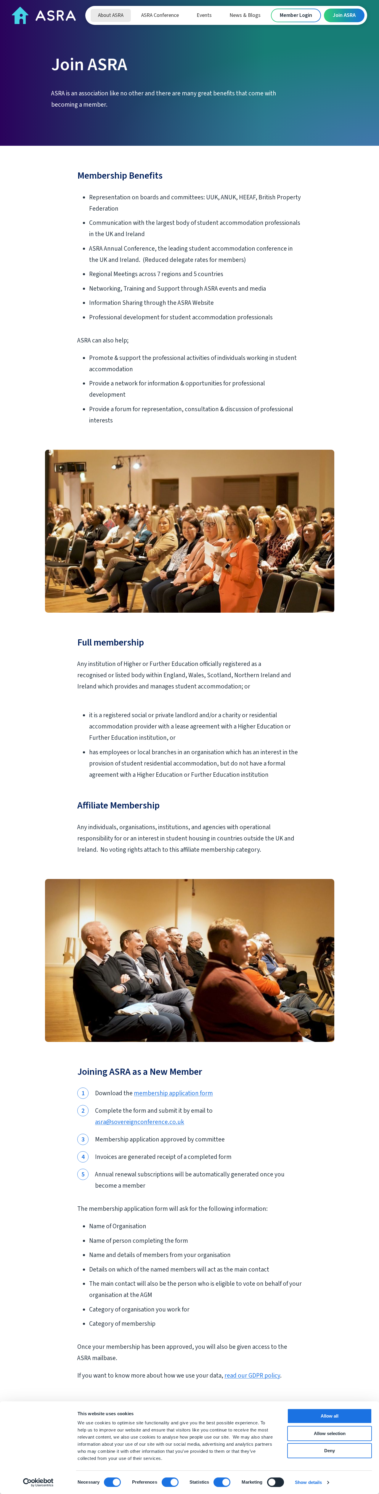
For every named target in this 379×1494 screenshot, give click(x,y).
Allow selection (330, 1433)
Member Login (296, 15)
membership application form (173, 1093)
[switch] (170, 1482)
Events (204, 15)
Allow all (329, 1415)
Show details (308, 1482)
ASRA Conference (160, 15)
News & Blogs (245, 15)
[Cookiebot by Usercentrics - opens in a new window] (38, 1482)
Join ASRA (344, 15)
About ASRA (110, 15)
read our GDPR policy (252, 1375)
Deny (329, 1450)
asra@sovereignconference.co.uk (139, 1121)
